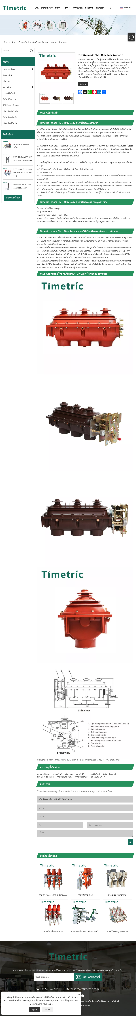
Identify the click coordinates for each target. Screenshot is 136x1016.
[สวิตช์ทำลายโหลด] (85, 876)
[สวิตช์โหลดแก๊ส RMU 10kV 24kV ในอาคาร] (45, 98)
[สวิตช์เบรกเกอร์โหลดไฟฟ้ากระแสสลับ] (53, 876)
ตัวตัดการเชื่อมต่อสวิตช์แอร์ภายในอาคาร (86, 931)
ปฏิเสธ (34, 1009)
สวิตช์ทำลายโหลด (85, 895)
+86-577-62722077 (51, 989)
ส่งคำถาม (83, 84)
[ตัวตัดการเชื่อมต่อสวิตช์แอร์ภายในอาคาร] (85, 913)
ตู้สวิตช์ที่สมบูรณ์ (9, 99)
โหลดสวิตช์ (24, 42)
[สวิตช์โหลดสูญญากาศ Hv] (117, 913)
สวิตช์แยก (7, 81)
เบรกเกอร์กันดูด (9, 69)
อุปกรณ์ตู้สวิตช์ (9, 93)
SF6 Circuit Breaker (11, 105)
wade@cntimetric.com (85, 989)
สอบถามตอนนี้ (91, 976)
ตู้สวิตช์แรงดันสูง (10, 117)
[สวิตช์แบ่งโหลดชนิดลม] (53, 913)
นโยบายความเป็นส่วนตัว (41, 1003)
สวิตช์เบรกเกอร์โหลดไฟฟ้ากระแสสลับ (54, 895)
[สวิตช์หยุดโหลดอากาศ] (117, 876)
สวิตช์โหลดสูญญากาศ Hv (117, 931)
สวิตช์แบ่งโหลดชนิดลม (53, 931)
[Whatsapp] (82, 996)
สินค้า (14, 42)
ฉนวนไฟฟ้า (7, 87)
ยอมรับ (47, 1009)
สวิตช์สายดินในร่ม (10, 111)
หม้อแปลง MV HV (10, 123)
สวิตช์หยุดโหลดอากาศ (117, 895)
